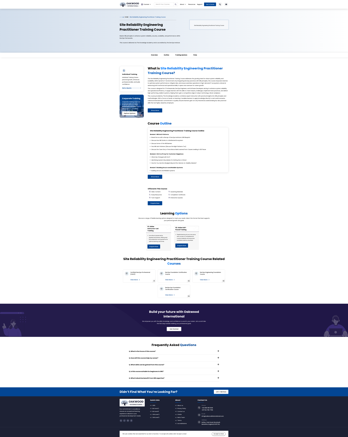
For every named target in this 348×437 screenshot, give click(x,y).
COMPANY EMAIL (195, 207)
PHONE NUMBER (171, 214)
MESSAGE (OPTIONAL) (172, 221)
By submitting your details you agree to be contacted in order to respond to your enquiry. (189, 231)
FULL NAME (169, 207)
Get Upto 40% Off (174, 236)
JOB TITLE (194, 214)
